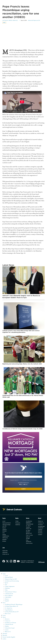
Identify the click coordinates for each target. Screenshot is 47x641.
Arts (3, 532)
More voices (8, 613)
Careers (40, 534)
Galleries (17, 524)
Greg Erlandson (9, 610)
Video (16, 521)
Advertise (4, 552)
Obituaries (5, 537)
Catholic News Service (10, 20)
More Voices (29, 543)
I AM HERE (8, 597)
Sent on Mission (9, 595)
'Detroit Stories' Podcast (10, 592)
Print (4, 22)
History (7, 599)
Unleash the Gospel (9, 628)
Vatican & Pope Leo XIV (34, 20)
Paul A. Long (29, 535)
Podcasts (17, 522)
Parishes (40, 532)
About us (40, 521)
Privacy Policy (20, 480)
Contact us (41, 522)
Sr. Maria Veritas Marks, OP (28, 527)
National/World (6, 522)
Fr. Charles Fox (8, 608)
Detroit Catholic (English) (8, 637)
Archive (4, 639)
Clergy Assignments (5, 535)
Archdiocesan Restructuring (12, 581)
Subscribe (5, 550)
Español (4, 539)
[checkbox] (23, 484)
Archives (40, 524)
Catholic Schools (4, 530)
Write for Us (5, 554)
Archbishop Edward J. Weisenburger (29, 523)
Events (4, 541)
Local (3, 521)
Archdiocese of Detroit (41, 527)
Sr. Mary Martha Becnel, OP (29, 532)
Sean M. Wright (28, 537)
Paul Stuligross (28, 541)
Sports (4, 527)
